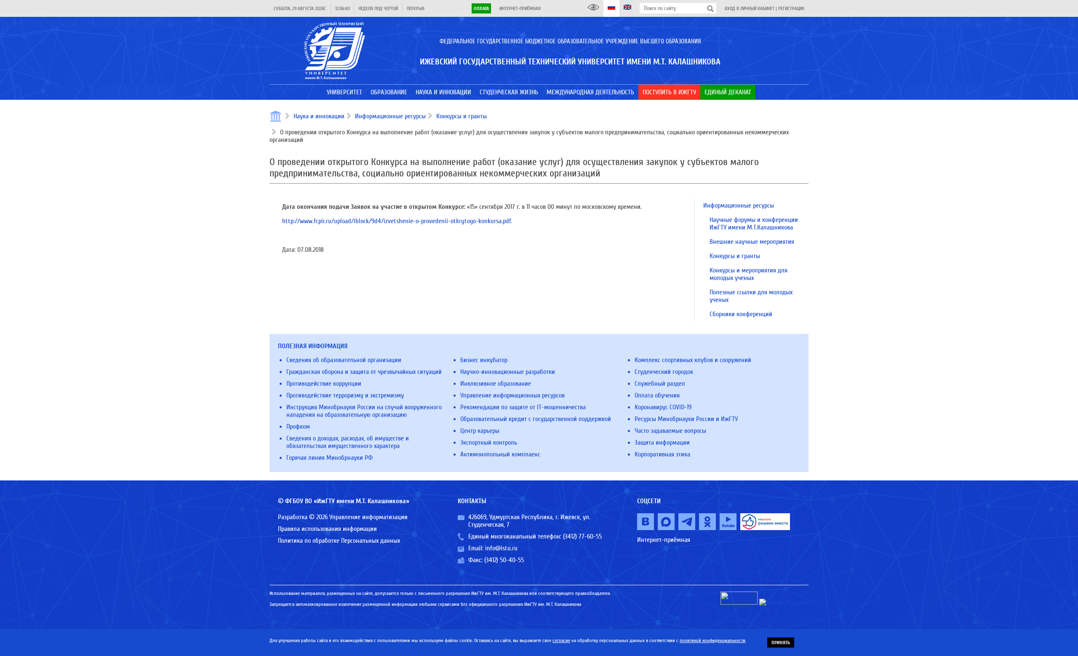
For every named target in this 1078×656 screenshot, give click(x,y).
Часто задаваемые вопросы (670, 431)
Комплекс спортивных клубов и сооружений (693, 360)
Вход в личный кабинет (749, 8)
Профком (298, 426)
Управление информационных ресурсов (512, 395)
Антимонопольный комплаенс (500, 454)
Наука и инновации (319, 116)
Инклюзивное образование (495, 383)
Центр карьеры (479, 431)
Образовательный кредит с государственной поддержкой (535, 419)
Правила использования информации (327, 529)
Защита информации (662, 442)
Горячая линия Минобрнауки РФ (329, 457)
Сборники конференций (741, 314)
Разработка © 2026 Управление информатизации (343, 517)
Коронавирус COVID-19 (663, 407)
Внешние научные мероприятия (752, 241)
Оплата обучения (657, 395)
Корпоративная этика (662, 454)
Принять (780, 642)
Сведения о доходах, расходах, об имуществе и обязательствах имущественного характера (347, 442)
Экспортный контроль (488, 442)
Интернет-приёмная (520, 8)
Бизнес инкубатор (483, 360)
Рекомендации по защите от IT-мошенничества (523, 407)
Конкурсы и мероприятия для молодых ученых (748, 274)
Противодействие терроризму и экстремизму (345, 395)
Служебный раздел (660, 383)
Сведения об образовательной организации (343, 360)
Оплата (481, 8)
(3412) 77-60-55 (582, 536)
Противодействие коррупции (323, 383)
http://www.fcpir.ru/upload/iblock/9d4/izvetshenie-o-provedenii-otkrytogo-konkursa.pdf (396, 221)
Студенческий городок (664, 372)
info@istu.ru (501, 548)
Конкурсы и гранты (461, 116)
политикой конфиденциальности (712, 640)
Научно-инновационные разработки (507, 372)
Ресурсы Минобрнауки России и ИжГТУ (686, 419)
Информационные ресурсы (390, 116)
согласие (561, 640)
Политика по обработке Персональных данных (339, 540)
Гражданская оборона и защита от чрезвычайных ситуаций (364, 372)
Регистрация (791, 8)
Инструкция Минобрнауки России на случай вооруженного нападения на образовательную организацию (364, 411)
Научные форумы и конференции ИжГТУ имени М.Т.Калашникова (754, 223)
